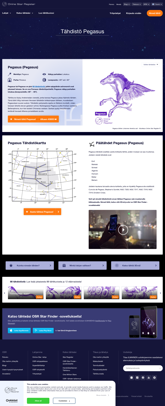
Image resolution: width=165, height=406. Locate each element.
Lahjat (5, 13)
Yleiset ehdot (136, 396)
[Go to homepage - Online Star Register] (18, 4)
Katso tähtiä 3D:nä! (131, 265)
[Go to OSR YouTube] (148, 377)
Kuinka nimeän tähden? (28, 265)
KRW (145, 4)
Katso (39, 297)
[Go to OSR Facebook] (142, 377)
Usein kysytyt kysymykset (12, 370)
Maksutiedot (98, 361)
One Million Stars (70, 374)
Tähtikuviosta (98, 374)
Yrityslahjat (115, 13)
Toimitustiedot (98, 365)
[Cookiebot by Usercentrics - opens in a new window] (12, 401)
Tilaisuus (136, 4)
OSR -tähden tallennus (72, 379)
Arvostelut (6, 374)
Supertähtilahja (38, 365)
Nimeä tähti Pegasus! (35, 119)
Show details (101, 395)
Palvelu (111, 4)
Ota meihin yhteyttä (10, 361)
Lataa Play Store (45, 330)
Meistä (118, 4)
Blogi (126, 4)
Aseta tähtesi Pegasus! (41, 211)
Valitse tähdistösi (149, 64)
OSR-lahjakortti (38, 370)
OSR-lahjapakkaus (39, 361)
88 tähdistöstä (39, 86)
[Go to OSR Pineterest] (154, 377)
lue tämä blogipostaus (67, 330)
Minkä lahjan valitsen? (80, 265)
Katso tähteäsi (23, 13)
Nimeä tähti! (155, 13)
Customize (63, 401)
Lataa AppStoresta (21, 330)
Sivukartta (148, 396)
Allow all (38, 401)
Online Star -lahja (39, 357)
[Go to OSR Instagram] (131, 377)
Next (160, 293)
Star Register (68, 357)
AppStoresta (100, 321)
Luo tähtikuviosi (46, 13)
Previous (4, 293)
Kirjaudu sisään (133, 13)
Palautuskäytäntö (100, 370)
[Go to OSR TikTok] (137, 377)
